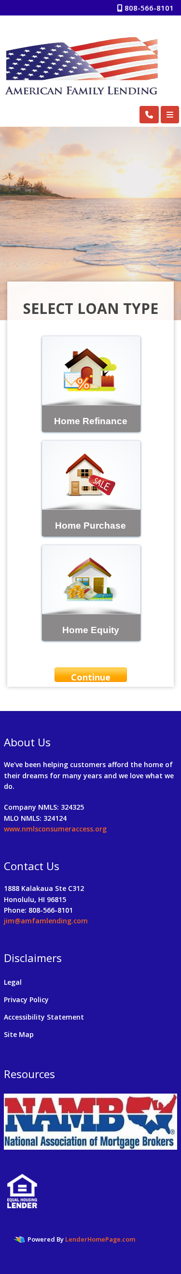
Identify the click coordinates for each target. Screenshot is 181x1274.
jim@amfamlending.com (46, 920)
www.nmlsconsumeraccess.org (55, 828)
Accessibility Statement (44, 1017)
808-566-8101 (148, 8)
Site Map (19, 1034)
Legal (13, 982)
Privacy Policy (26, 999)
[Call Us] (149, 114)
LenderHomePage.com (100, 1239)
